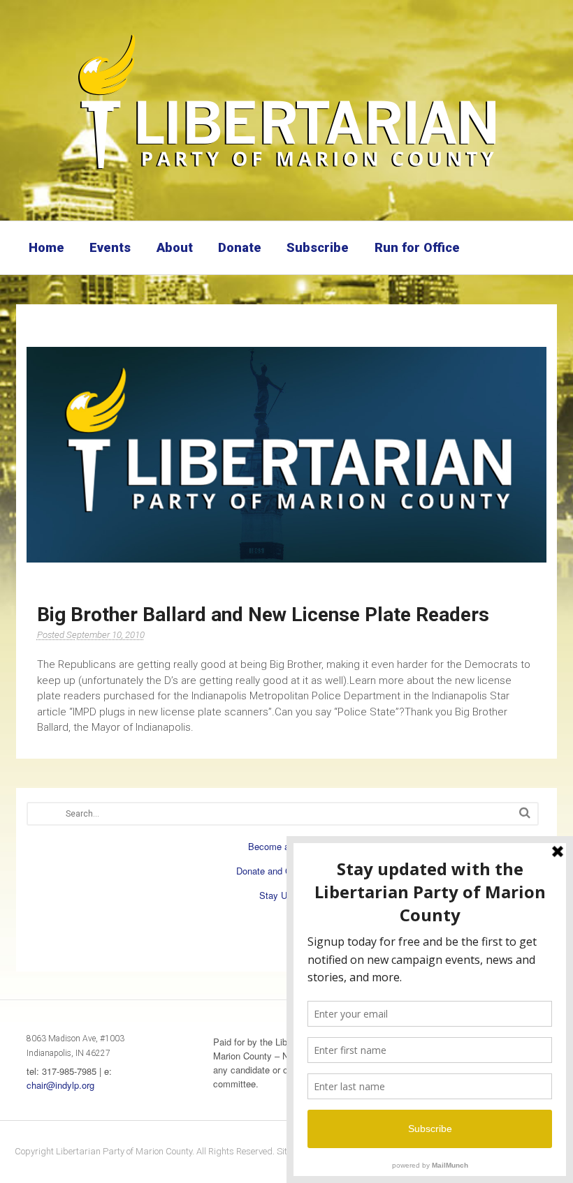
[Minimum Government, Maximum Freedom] (286, 171)
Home (46, 247)
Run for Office (417, 247)
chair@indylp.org (60, 1085)
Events (110, 247)
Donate (239, 247)
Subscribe (317, 247)
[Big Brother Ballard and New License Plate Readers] (287, 454)
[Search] (524, 812)
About (175, 247)
